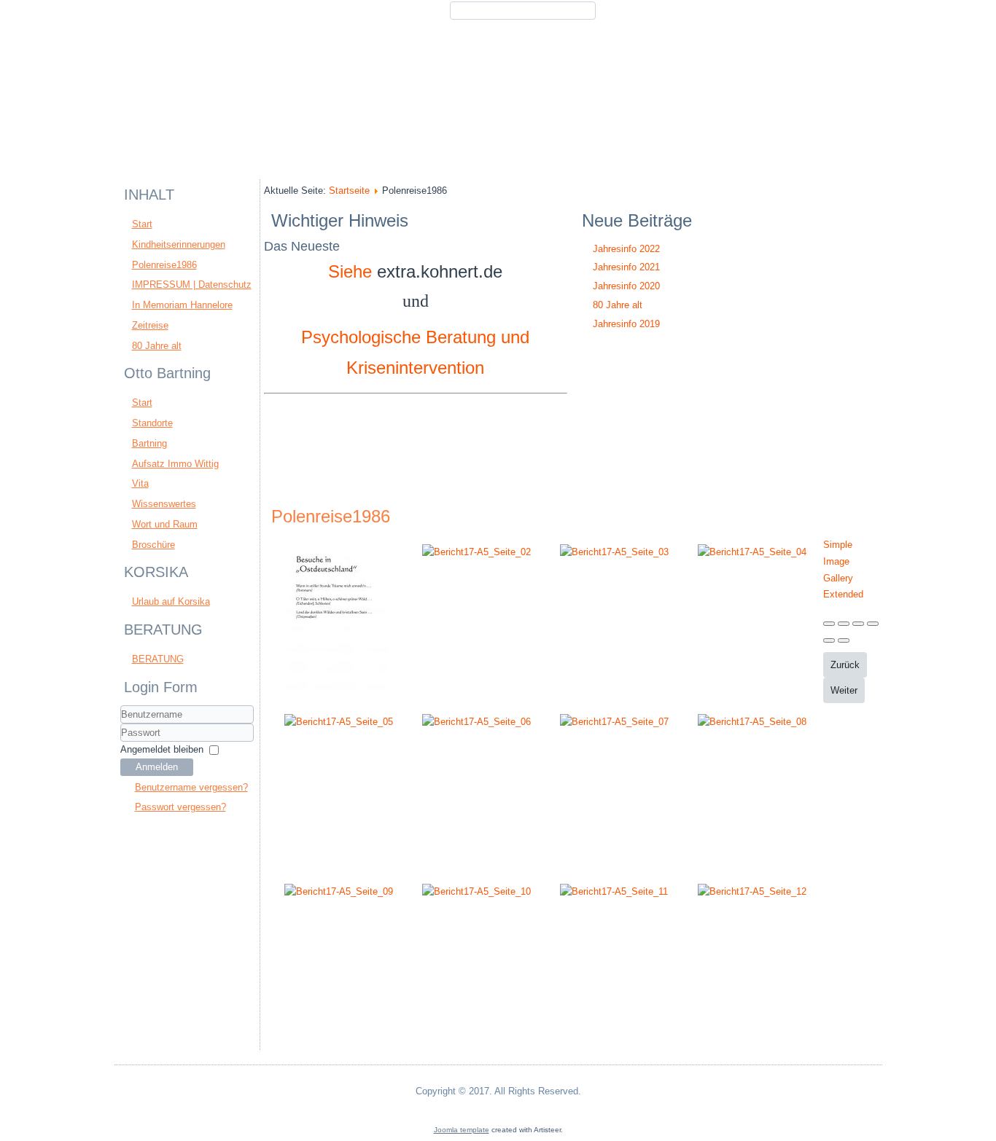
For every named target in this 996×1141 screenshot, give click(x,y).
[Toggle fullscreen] (858, 624)
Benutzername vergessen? (191, 787)
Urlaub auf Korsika (171, 601)
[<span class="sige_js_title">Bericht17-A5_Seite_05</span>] (338, 721)
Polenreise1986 (164, 264)
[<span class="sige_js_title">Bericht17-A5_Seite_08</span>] (752, 721)
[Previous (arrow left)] (829, 640)
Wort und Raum (165, 524)
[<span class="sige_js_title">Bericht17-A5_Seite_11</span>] (614, 891)
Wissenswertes (164, 503)
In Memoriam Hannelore (182, 304)
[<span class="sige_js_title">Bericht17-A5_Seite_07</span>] (614, 721)
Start (142, 224)
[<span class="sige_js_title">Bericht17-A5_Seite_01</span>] (336, 691)
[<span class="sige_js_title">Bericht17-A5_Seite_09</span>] (338, 891)
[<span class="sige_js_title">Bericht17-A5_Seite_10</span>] (476, 891)
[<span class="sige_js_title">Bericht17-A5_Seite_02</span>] (476, 551)
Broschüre (153, 544)
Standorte (152, 422)
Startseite (349, 190)
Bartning (149, 443)
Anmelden (157, 766)
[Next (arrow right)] (843, 640)
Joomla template (461, 1130)
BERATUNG (158, 659)
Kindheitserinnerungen (178, 244)
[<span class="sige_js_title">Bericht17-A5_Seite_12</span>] (752, 891)
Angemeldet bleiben (161, 749)
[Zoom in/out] (873, 624)
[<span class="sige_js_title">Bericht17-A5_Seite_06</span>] (476, 721)
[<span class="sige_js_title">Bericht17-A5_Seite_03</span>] (614, 551)
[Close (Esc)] (829, 624)
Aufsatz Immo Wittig (175, 463)
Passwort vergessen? (180, 806)
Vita (140, 483)
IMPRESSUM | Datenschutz (192, 284)
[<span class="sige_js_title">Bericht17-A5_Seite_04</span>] (752, 551)
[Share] (843, 624)
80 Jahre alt (157, 345)
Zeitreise (150, 325)
